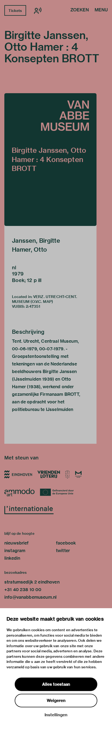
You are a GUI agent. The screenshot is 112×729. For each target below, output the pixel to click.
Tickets (15, 10)
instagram (14, 550)
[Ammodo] (19, 492)
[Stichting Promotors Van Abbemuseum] (67, 474)
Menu (101, 10)
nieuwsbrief (16, 543)
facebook (66, 543)
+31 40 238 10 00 (22, 589)
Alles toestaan (56, 684)
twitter (63, 550)
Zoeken (79, 10)
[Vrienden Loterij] (48, 474)
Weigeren (56, 700)
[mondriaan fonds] (78, 474)
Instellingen (56, 715)
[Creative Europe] (58, 492)
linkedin (12, 558)
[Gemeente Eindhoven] (18, 474)
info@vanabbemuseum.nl (30, 597)
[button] (50, 159)
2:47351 (33, 306)
